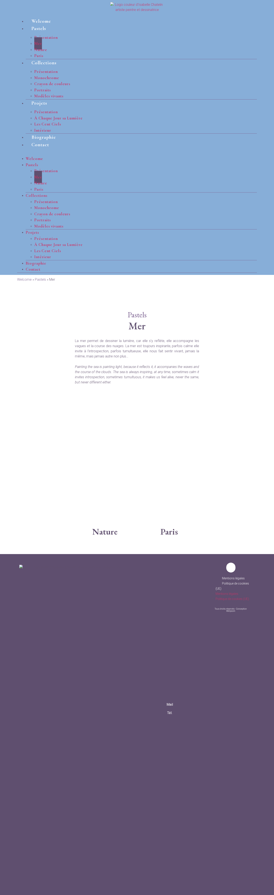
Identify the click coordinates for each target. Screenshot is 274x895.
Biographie (43, 137)
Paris (38, 55)
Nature (105, 531)
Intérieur (42, 130)
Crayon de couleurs (52, 83)
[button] (137, 151)
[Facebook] (169, 723)
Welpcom (230, 611)
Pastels (38, 29)
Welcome (41, 21)
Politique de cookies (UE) (232, 599)
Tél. (169, 713)
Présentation (46, 37)
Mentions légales (233, 578)
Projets (39, 103)
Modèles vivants (48, 95)
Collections (44, 63)
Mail (170, 704)
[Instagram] (170, 737)
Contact (40, 145)
